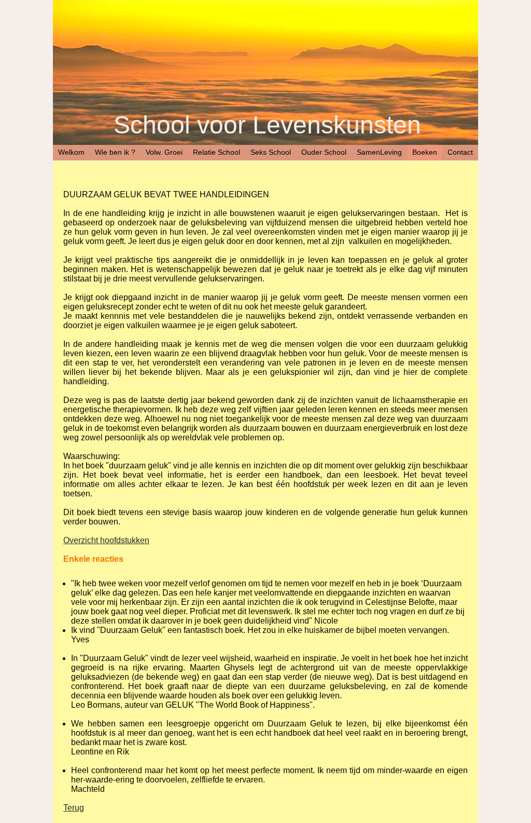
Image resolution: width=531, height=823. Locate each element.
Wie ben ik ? (115, 152)
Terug (73, 807)
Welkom (71, 152)
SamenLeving (379, 152)
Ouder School (323, 152)
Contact (460, 152)
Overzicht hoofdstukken (106, 540)
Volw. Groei (164, 152)
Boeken (424, 152)
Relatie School (216, 152)
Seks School (270, 152)
